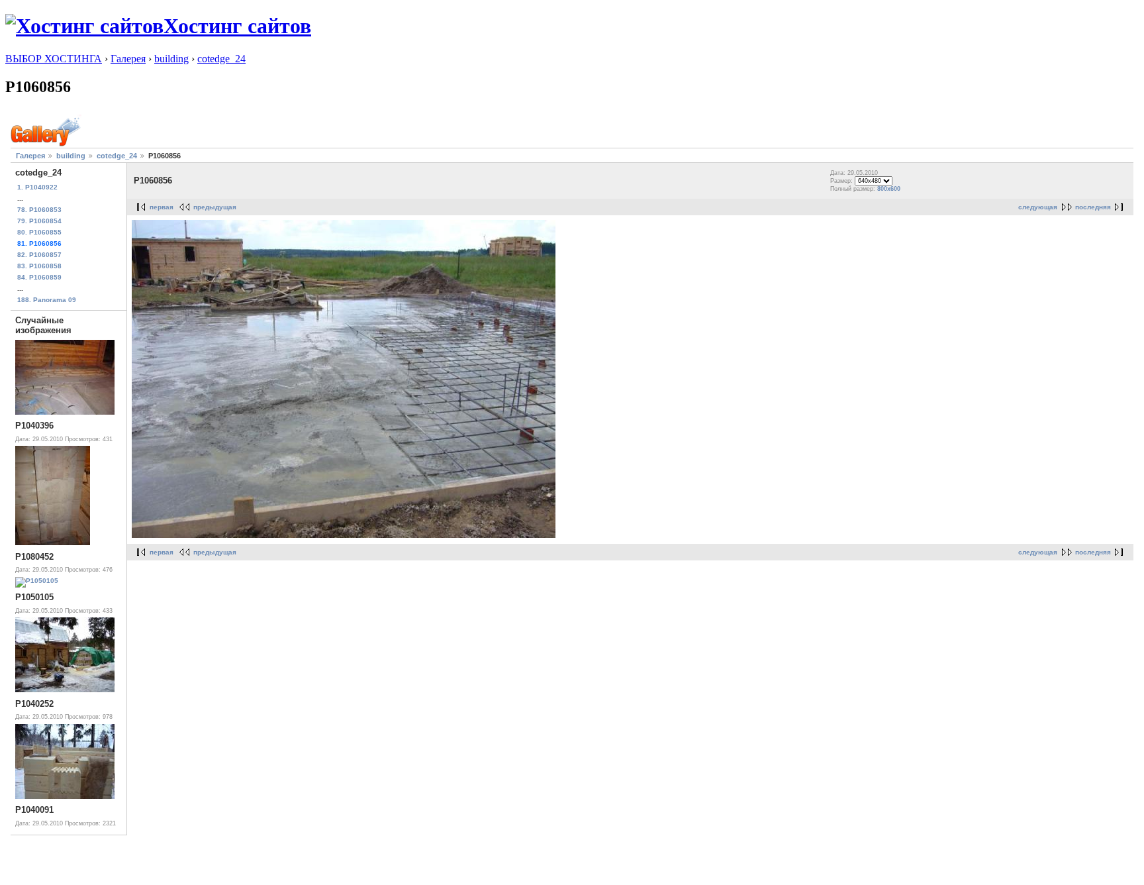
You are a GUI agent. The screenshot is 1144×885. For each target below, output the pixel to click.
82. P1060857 (39, 254)
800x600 (888, 188)
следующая (1037, 207)
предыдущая (214, 207)
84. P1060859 (39, 277)
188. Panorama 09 (46, 299)
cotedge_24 (221, 58)
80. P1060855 (39, 232)
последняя (1093, 207)
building (171, 58)
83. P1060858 (39, 266)
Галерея (128, 58)
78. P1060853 (39, 209)
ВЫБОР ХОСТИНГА (53, 58)
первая (161, 207)
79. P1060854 (39, 221)
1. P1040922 (37, 187)
